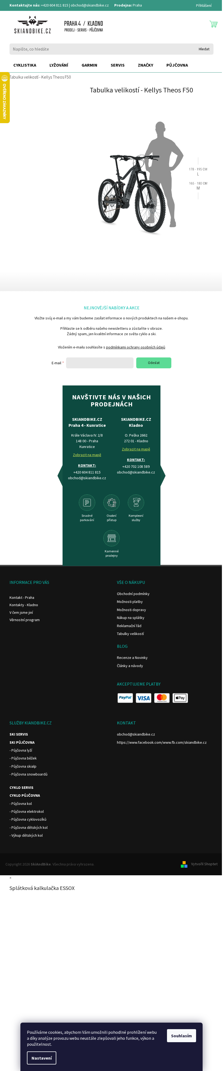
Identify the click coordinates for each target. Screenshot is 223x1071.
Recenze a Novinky (132, 657)
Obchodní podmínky (133, 593)
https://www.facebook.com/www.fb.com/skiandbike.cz (162, 742)
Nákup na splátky (130, 617)
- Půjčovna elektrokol (27, 811)
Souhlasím (181, 1035)
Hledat (204, 48)
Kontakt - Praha (22, 597)
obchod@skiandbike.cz (90, 5)
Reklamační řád (129, 625)
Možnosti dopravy (131, 609)
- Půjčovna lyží (21, 750)
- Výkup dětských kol (26, 835)
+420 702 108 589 (136, 466)
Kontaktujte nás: (25, 5)
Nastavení (42, 1058)
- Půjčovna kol (21, 803)
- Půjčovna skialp (23, 766)
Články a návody (130, 665)
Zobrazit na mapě (87, 454)
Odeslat (154, 362)
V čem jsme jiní (21, 612)
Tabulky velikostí (130, 633)
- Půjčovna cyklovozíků (28, 819)
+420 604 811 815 (54, 5)
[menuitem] (25, 65)
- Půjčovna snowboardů (29, 774)
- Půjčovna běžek (23, 758)
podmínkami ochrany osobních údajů (135, 347)
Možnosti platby (130, 601)
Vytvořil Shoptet (204, 863)
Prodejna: (123, 5)
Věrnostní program (25, 619)
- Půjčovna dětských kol (29, 827)
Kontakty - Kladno (24, 604)
